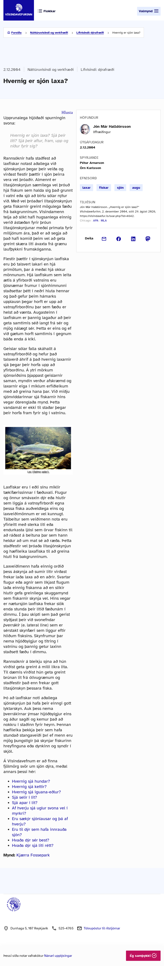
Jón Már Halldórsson (112, 126)
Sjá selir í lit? (24, 797)
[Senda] (104, 238)
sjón (120, 187)
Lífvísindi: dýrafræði (90, 32)
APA (95, 220)
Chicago (85, 220)
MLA (104, 220)
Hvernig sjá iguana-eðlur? (36, 792)
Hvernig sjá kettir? (29, 786)
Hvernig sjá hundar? (31, 781)
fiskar (103, 187)
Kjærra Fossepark (33, 855)
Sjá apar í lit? (24, 802)
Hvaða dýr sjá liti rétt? (32, 845)
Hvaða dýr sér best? (30, 840)
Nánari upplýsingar (58, 956)
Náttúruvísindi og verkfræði (49, 32)
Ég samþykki (141, 956)
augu (136, 187)
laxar (86, 187)
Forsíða (16, 32)
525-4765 (66, 928)
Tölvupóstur (102, 928)
